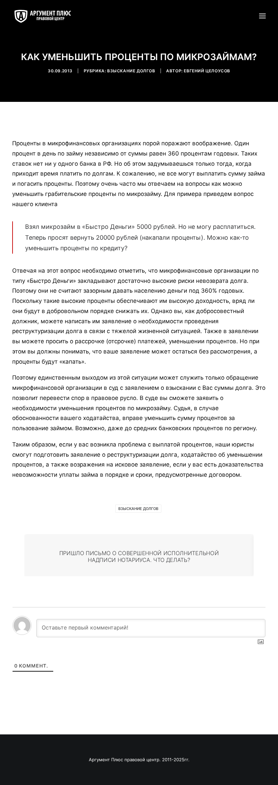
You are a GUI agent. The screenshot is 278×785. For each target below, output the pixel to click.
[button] (262, 16)
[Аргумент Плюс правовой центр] (46, 16)
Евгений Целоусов (207, 70)
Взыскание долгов (131, 70)
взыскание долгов (138, 508)
